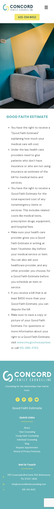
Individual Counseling (27, 439)
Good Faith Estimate (27, 408)
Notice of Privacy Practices (27, 451)
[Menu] (46, 7)
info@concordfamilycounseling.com (29, 484)
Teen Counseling (27, 432)
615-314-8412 (28, 489)
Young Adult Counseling (27, 436)
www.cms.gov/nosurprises (34, 342)
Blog (27, 443)
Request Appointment (27, 447)
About (27, 428)
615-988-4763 (28, 348)
